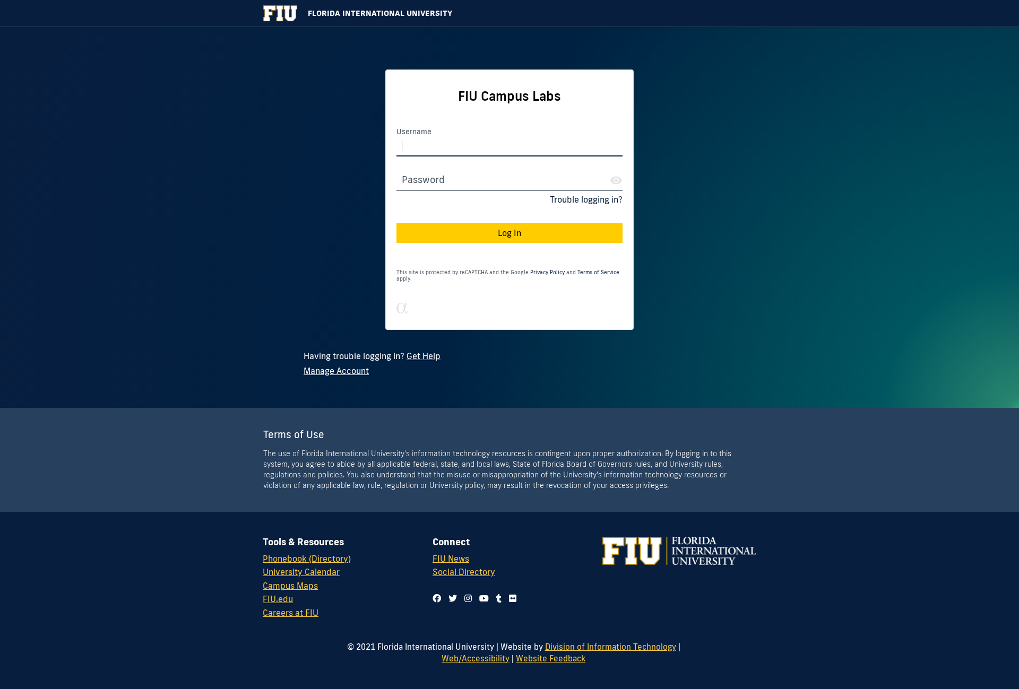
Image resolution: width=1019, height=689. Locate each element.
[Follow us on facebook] (437, 598)
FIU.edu (278, 599)
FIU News (451, 558)
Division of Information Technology (610, 646)
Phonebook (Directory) (307, 558)
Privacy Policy (547, 272)
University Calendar (301, 571)
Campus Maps (290, 585)
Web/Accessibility (476, 658)
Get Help (424, 356)
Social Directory (464, 571)
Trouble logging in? (586, 199)
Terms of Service (598, 272)
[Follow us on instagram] (468, 598)
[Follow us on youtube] (484, 598)
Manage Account (336, 371)
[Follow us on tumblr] (499, 598)
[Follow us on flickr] (512, 598)
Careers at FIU (290, 612)
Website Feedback (550, 658)
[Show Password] (616, 180)
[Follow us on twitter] (452, 598)
